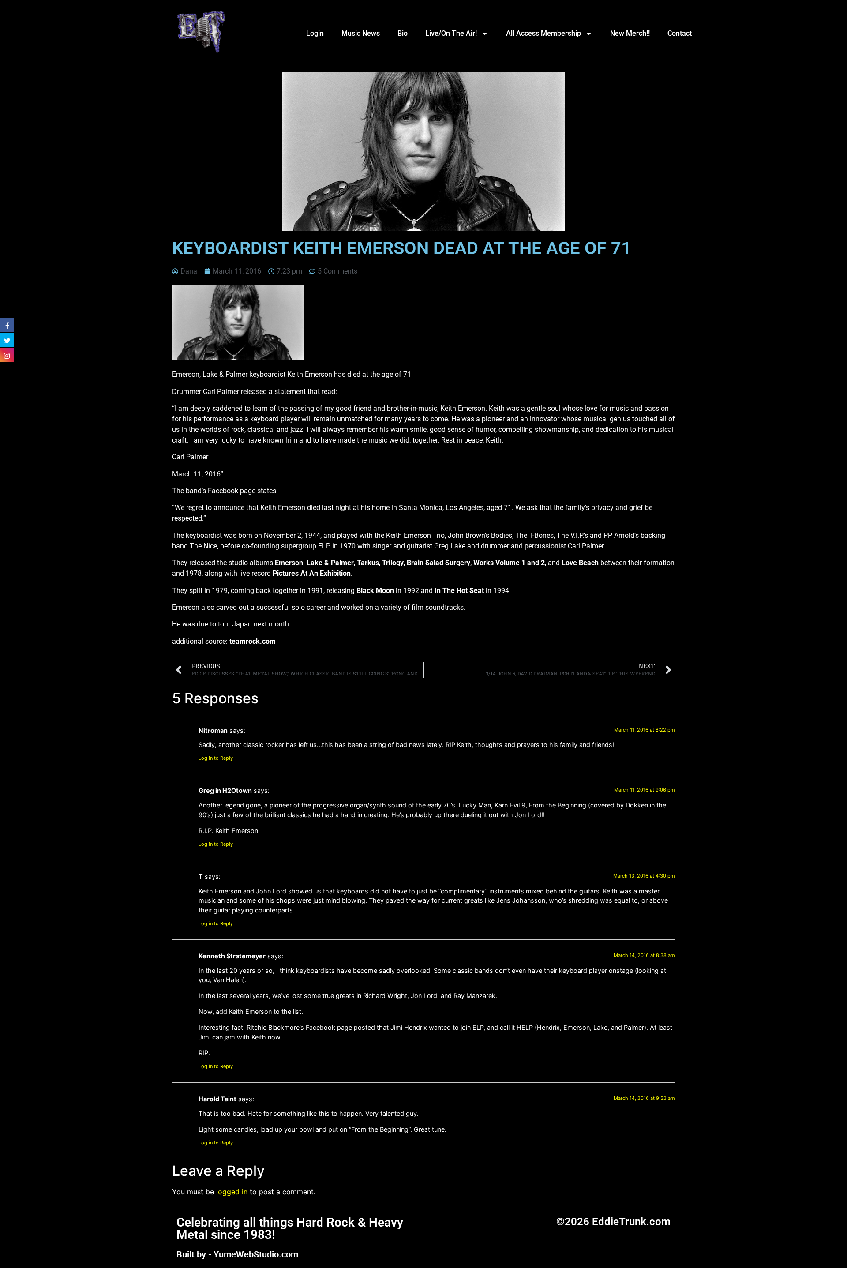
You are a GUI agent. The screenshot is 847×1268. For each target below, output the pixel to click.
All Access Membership (543, 33)
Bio (402, 33)
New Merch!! (630, 33)
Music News (360, 33)
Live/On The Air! (451, 33)
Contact (679, 33)
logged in (231, 1191)
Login (315, 33)
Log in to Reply (216, 758)
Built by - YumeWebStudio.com (237, 1254)
